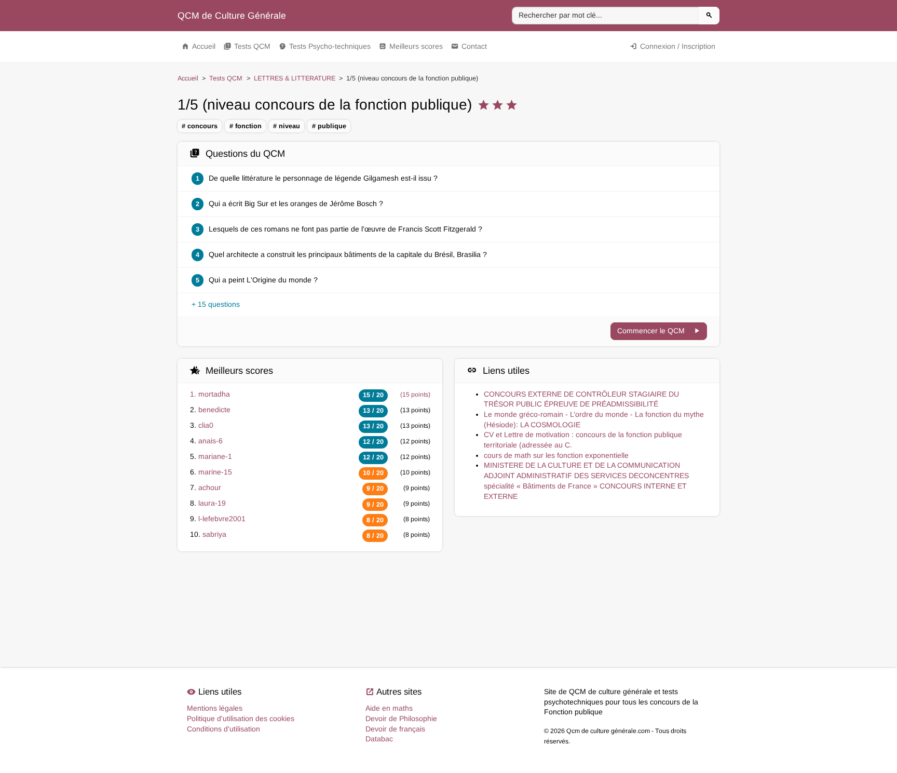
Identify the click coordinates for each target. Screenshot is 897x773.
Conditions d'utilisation (223, 729)
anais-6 (210, 441)
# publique (329, 126)
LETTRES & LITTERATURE (294, 78)
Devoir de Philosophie (401, 718)
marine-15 (215, 472)
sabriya (214, 534)
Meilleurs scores (411, 46)
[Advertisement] (448, 600)
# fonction (245, 126)
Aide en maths (389, 708)
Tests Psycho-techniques (325, 46)
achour (209, 487)
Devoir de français (395, 729)
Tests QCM (247, 46)
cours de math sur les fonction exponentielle (556, 455)
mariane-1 (215, 456)
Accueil (198, 46)
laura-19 (212, 503)
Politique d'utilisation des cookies (240, 718)
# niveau (286, 126)
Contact (469, 46)
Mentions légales (214, 708)
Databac (379, 739)
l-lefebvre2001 (222, 518)
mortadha (214, 394)
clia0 (205, 425)
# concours (200, 126)
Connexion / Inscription (672, 46)
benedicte (214, 409)
